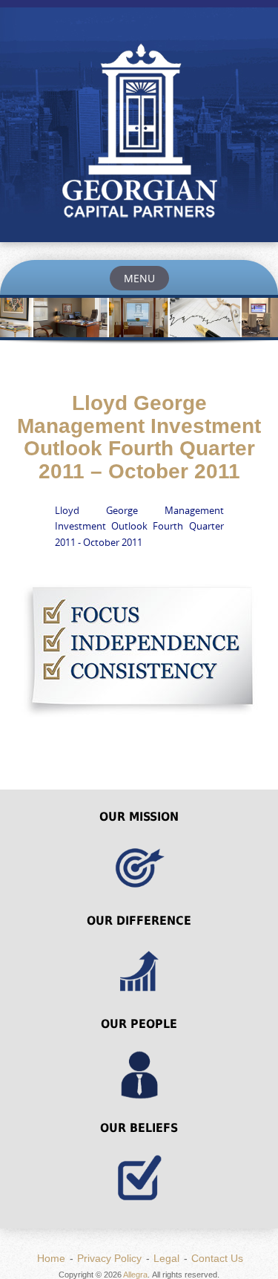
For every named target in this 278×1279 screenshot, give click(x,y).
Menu (139, 278)
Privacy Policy (109, 1258)
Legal (166, 1258)
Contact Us (217, 1258)
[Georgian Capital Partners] (139, 133)
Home (51, 1258)
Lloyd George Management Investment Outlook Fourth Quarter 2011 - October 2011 (139, 526)
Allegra (135, 1274)
